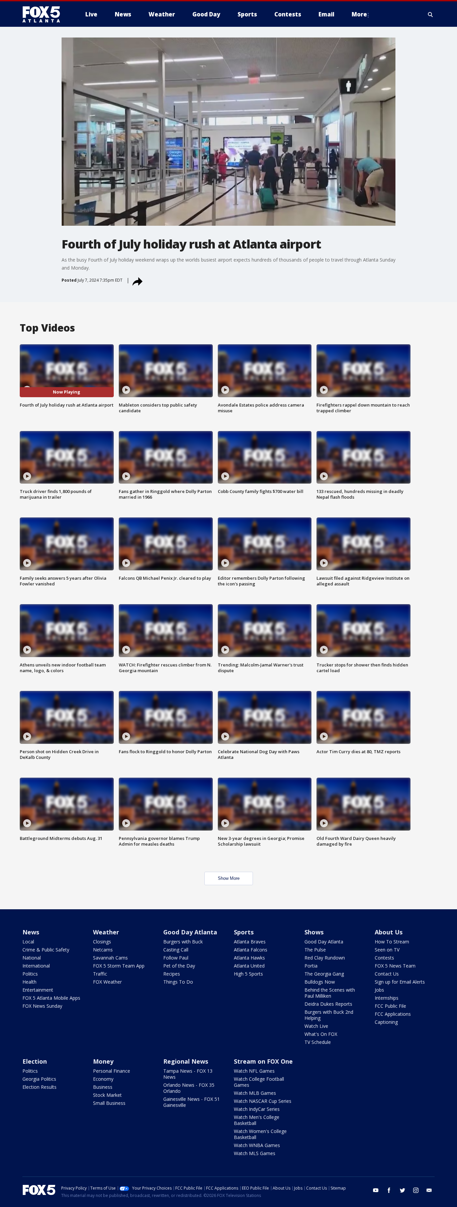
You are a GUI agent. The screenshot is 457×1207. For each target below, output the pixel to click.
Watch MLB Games (255, 1093)
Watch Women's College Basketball (260, 1134)
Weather (106, 932)
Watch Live (316, 1026)
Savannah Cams (110, 957)
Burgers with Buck (183, 941)
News (30, 932)
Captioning (386, 1022)
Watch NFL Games (254, 1071)
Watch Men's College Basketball (256, 1120)
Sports (244, 932)
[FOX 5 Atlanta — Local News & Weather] (44, 14)
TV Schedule (317, 1042)
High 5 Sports (248, 974)
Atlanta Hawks (249, 957)
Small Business (109, 1103)
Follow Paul (175, 957)
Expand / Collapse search (431, 14)
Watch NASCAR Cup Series (262, 1101)
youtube (375, 1190)
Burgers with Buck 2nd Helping (328, 1015)
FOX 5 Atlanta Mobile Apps (51, 998)
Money (103, 1061)
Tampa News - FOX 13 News (187, 1074)
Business (102, 1087)
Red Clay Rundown (324, 957)
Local (28, 941)
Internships (386, 998)
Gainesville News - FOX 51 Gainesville (191, 1102)
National (31, 957)
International (36, 966)
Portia (310, 966)
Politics (30, 974)
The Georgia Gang (324, 974)
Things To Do (178, 982)
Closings (102, 941)
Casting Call (175, 949)
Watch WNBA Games (257, 1145)
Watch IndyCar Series (257, 1109)
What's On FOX (320, 1034)
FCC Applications (393, 1014)
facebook (389, 1190)
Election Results (39, 1087)
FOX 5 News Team (395, 966)
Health (29, 982)
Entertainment (37, 990)
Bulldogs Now (319, 982)
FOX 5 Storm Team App (119, 966)
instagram (415, 1190)
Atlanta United (249, 966)
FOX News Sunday (42, 1006)
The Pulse (315, 949)
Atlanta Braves (250, 941)
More (359, 14)
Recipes (171, 974)
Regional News (185, 1061)
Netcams (103, 949)
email (429, 1190)
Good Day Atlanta (190, 932)
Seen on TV (387, 949)
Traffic (100, 974)
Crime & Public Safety (45, 949)
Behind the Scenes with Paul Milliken (329, 993)
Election (34, 1061)
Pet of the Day (179, 966)
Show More (229, 878)
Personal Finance (111, 1071)
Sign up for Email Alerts (400, 982)
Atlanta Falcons (250, 949)
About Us (388, 932)
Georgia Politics (39, 1079)
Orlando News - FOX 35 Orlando (188, 1088)
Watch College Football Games (259, 1082)
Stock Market (107, 1095)
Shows (314, 932)
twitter (402, 1190)
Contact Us (387, 974)
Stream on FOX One (263, 1061)
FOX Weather (107, 982)
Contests (384, 957)
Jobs (379, 990)
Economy (103, 1079)
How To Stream (392, 941)
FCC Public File (390, 1006)
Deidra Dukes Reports (328, 1004)
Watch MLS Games (254, 1153)
